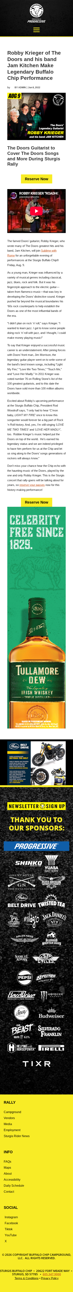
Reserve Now (36, 179)
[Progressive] (36, 850)
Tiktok (9, 1229)
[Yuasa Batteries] (51, 871)
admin (22, 87)
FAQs (7, 1161)
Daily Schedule (14, 1185)
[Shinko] (29, 866)
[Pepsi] (24, 985)
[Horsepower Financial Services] (21, 1052)
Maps (7, 1167)
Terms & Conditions (27, 1278)
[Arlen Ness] (25, 945)
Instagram (11, 1217)
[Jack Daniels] (54, 927)
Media (8, 1124)
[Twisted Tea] (51, 908)
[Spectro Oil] (46, 985)
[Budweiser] (51, 1019)
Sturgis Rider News (17, 1136)
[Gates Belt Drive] (22, 906)
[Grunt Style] (21, 888)
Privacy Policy (50, 1278)
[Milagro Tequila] (31, 927)
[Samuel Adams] (21, 965)
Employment (12, 1130)
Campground (12, 1112)
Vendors (9, 1118)
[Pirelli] (51, 1051)
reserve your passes (32, 484)
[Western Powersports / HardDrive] (21, 998)
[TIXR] (36, 1071)
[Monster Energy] (51, 1001)
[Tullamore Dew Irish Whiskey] (13, 927)
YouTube (11, 1235)
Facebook (11, 1223)
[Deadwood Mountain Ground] (51, 946)
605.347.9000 (52, 1274)
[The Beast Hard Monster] (21, 1038)
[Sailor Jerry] (21, 1019)
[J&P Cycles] (46, 965)
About (8, 1173)
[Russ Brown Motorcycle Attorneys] (51, 888)
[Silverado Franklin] (50, 1037)
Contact (9, 1191)
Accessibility (12, 1179)
